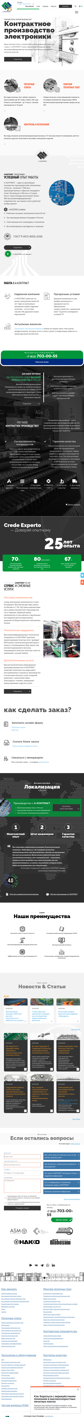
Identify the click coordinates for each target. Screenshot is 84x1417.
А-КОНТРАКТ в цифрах (17, 209)
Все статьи (76, 1119)
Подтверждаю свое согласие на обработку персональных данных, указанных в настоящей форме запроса (23, 1197)
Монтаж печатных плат (57, 1289)
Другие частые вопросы (72, 1199)
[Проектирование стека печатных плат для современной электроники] (68, 1036)
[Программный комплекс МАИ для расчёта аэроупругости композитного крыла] (16, 1002)
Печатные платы (18, 727)
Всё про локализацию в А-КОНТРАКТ (64, 894)
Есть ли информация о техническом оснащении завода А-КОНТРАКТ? (57, 1184)
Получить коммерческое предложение (24, 894)
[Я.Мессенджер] (30, 1265)
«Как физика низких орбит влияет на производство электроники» (68, 1101)
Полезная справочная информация (57, 1191)
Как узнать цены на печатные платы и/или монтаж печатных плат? (60, 1156)
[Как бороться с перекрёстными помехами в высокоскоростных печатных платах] (16, 1036)
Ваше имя (7, 1153)
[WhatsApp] (47, 1265)
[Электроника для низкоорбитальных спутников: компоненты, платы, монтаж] (68, 1077)
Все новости (75, 1029)
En (82, 6)
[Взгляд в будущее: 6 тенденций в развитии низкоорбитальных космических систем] (42, 1036)
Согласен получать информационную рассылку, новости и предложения (23, 1203)
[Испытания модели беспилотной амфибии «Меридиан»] (68, 1002)
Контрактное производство (60, 1331)
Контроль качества (55, 1355)
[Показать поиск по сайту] (75, 6)
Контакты (65, 6)
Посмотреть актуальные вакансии (28, 329)
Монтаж (15, 730)
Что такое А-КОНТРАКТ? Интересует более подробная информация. (60, 1174)
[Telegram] (42, 1265)
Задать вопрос (73, 504)
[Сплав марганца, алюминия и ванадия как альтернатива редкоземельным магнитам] (42, 1002)
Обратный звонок (42, 362)
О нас (38, 6)
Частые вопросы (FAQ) (15, 1405)
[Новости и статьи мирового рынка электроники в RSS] (6, 996)
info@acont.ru (75, 1144)
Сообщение (8, 1177)
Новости (53, 6)
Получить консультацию (66, 808)
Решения (45, 6)
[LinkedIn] (53, 1265)
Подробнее (18, 59)
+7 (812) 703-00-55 (24, 4)
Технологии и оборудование (18, 1355)
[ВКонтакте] (36, 1265)
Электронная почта (11, 1161)
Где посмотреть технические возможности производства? (60, 1165)
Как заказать (9, 1289)
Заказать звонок (62, 1220)
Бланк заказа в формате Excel (25, 746)
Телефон (7, 1169)
